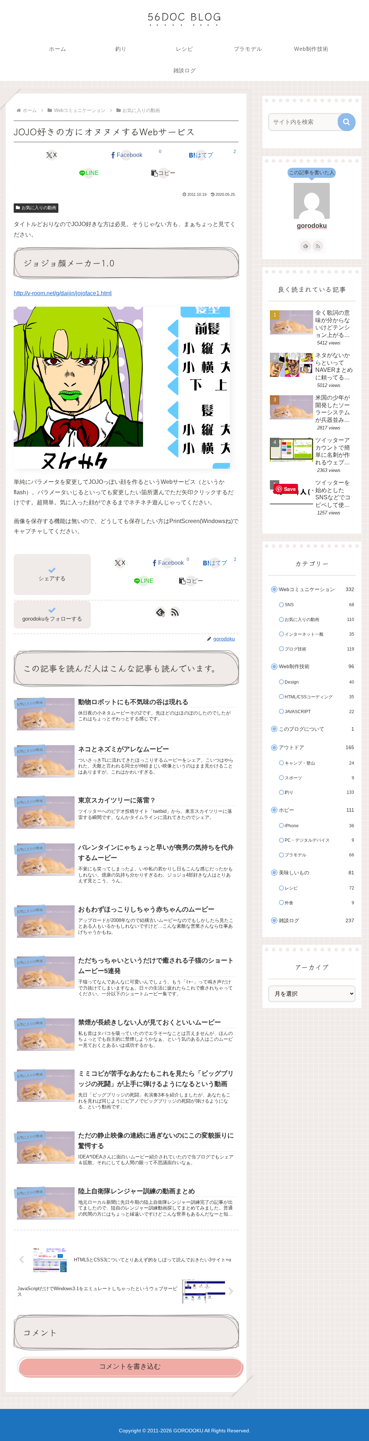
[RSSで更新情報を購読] (175, 612)
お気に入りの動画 (39, 207)
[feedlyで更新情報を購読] (305, 246)
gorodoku (312, 225)
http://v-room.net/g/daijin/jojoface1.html (63, 293)
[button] (163, 173)
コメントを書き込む (130, 1366)
